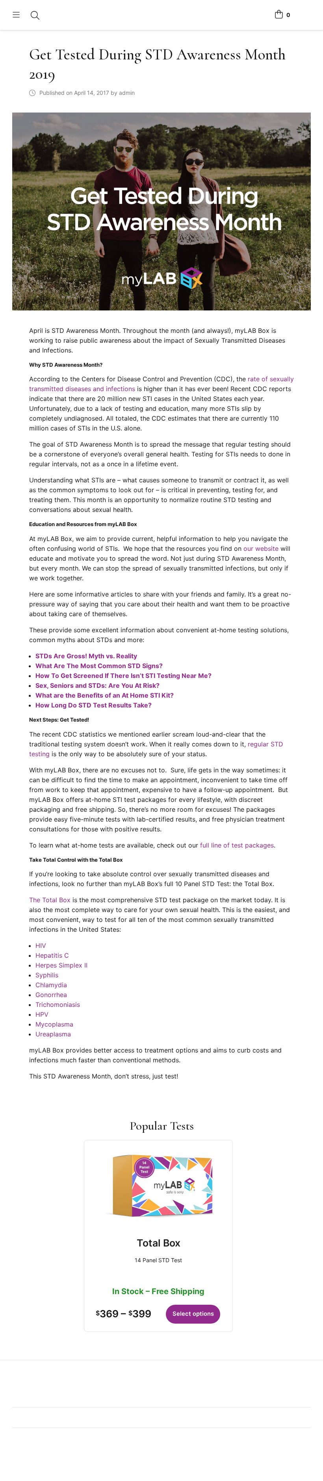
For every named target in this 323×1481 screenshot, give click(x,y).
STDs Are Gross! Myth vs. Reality (86, 656)
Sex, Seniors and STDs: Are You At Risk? (97, 685)
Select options (193, 1313)
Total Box (158, 1243)
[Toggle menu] (16, 15)
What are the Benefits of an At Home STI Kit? (104, 695)
